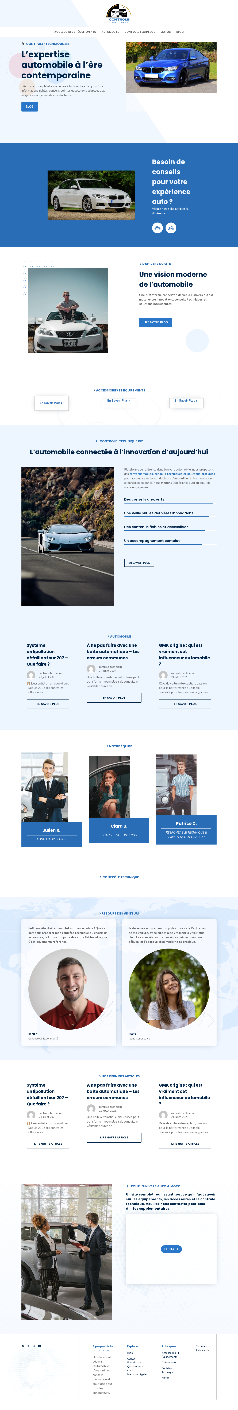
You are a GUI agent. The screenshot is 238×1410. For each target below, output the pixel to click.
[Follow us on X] (28, 1346)
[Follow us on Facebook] (22, 1346)
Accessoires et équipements (75, 32)
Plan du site (134, 1362)
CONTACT (171, 1249)
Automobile (110, 32)
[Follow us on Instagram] (34, 1346)
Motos (165, 32)
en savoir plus (139, 563)
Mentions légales (137, 1374)
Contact (131, 1358)
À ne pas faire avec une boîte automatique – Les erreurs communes (113, 651)
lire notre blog (156, 322)
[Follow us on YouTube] (39, 1346)
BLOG (29, 107)
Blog (180, 32)
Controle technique (139, 32)
